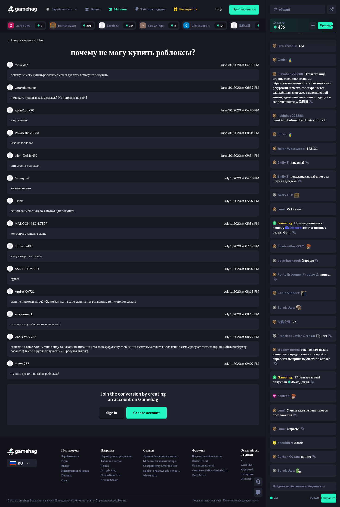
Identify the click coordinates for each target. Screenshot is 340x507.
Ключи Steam (109, 480)
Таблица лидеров (111, 461)
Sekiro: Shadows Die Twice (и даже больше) (161, 470)
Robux (105, 465)
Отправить (328, 498)
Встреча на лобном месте (207, 456)
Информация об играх (75, 470)
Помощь (66, 475)
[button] (61, 9)
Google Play (108, 470)
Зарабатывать (70, 456)
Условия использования (207, 500)
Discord (295, 228)
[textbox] (299, 486)
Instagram (247, 474)
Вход (218, 9)
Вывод (65, 465)
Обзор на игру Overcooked (160, 465)
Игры (64, 461)
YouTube (246, 465)
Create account (146, 412)
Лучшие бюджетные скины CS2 (161, 456)
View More (150, 475)
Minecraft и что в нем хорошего (161, 461)
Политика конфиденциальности (241, 500)
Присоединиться (244, 9)
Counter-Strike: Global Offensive (210, 470)
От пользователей (203, 465)
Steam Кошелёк (110, 475)
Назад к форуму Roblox (27, 40)
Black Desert (200, 461)
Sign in (111, 412)
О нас (64, 480)
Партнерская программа (116, 456)
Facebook (247, 469)
